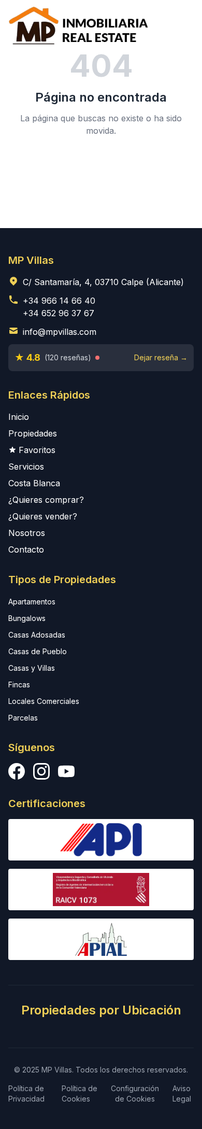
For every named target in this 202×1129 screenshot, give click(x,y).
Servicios (26, 466)
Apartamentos (31, 601)
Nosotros (26, 533)
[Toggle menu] (179, 24)
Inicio (18, 417)
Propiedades (32, 433)
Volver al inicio (101, 166)
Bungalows (27, 618)
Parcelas (23, 717)
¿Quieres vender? (42, 516)
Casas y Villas (31, 668)
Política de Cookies (79, 1093)
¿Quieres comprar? (46, 500)
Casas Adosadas (36, 634)
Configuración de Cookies (135, 1093)
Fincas (19, 684)
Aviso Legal (181, 1093)
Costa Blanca (34, 483)
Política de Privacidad (26, 1093)
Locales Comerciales (43, 701)
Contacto (26, 549)
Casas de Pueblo (37, 651)
